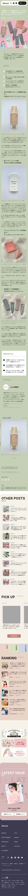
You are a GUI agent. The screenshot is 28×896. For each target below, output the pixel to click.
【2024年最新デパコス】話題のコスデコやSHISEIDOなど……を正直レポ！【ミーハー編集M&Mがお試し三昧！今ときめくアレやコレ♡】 (15, 366)
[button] (2, 794)
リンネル (12, 882)
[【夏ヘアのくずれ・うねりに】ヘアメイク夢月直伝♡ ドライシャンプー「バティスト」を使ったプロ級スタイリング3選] (12, 616)
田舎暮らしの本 (4, 886)
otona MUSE (3, 884)
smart (17, 884)
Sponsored (18, 629)
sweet (22, 880)
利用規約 (11, 863)
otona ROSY (17, 882)
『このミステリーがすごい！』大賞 (7, 887)
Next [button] (15, 458)
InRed (9, 880)
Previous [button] (12, 458)
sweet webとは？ (4, 863)
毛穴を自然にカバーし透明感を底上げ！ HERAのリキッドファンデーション (15, 72)
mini (2, 882)
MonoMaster (22, 884)
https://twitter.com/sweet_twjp (17, 403)
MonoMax (13, 884)
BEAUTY (3, 18)
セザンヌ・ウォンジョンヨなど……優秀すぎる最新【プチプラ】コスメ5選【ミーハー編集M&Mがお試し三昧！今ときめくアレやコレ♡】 (15, 371)
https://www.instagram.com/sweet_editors (11, 407)
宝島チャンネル (4, 880)
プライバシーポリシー (7, 865)
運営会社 (16, 863)
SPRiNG (22, 882)
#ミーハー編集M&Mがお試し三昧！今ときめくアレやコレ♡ (13, 488)
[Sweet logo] (6, 3)
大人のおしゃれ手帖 (15, 880)
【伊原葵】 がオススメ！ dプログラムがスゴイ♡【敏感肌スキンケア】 (15, 360)
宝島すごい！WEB (11, 886)
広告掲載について (22, 863)
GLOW (8, 884)
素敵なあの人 (7, 882)
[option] (14, 437)
